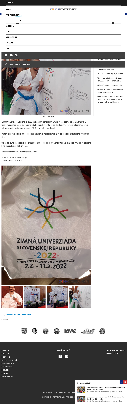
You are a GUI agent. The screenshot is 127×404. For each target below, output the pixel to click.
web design (71, 397)
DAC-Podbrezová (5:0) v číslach (110, 74)
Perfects (5, 351)
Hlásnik (9, 3)
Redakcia (5, 354)
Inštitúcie (5, 357)
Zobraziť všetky (112, 353)
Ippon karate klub (13, 314)
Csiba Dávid (26, 314)
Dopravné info (7, 364)
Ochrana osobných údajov (54, 392)
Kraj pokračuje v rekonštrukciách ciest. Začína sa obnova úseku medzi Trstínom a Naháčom (111, 99)
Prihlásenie (121, 22)
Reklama (5, 370)
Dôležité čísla (7, 367)
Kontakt (5, 373)
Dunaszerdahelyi (6, 55)
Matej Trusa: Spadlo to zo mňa (110, 85)
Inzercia (10, 8)
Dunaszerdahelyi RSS (16, 55)
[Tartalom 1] (46, 225)
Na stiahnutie (7, 376)
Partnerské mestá (9, 360)
